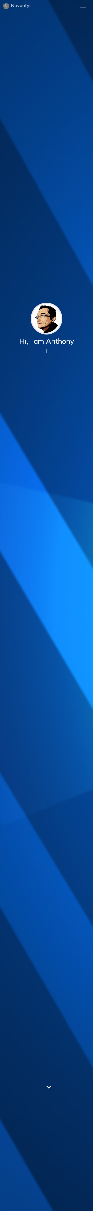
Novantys (21, 5)
